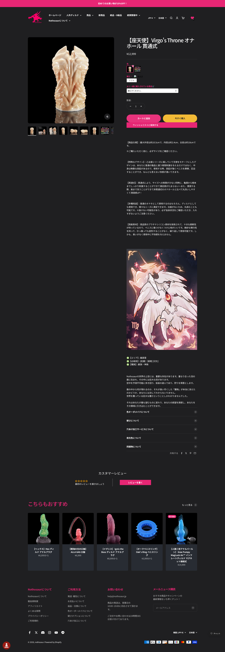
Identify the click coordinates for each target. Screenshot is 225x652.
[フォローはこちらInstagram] (49, 632)
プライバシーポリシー (38, 615)
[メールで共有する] (195, 453)
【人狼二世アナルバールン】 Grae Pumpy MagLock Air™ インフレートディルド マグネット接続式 (181, 555)
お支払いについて (76, 601)
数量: (129, 100)
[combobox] (152, 90)
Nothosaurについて (58, 20)
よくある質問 (34, 610)
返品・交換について (77, 606)
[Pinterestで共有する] (190, 453)
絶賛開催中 (132, 15)
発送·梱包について (77, 596)
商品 (89, 15)
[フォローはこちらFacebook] (29, 632)
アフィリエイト (35, 606)
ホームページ (55, 15)
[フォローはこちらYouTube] (56, 632)
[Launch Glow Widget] (6, 645)
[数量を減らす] (130, 106)
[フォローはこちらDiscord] (43, 632)
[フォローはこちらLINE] (63, 632)
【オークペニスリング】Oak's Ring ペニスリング (147, 552)
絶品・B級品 (116, 15)
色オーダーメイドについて (80, 610)
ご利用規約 (33, 620)
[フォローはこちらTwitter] (36, 632)
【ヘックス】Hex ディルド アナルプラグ (43, 550)
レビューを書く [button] (135, 482)
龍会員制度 (33, 601)
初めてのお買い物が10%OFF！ (112, 3)
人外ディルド (72, 15)
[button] (192, 18)
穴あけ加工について (77, 620)
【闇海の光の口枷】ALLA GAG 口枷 (78, 550)
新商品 (102, 15)
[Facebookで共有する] (181, 453)
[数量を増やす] (141, 106)
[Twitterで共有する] (186, 453)
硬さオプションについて (79, 615)
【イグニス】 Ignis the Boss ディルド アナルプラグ (112, 552)
